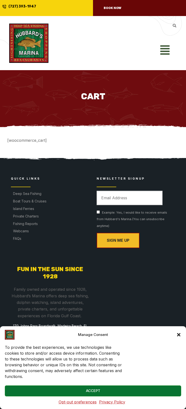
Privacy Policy (112, 402)
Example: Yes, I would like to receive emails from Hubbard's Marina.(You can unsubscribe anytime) (132, 219)
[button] (178, 334)
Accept (93, 390)
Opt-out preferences (78, 402)
